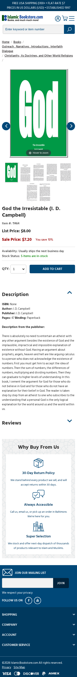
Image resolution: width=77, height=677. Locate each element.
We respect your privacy (17, 592)
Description (15, 294)
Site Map (19, 667)
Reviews (11, 423)
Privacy (6, 667)
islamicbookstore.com (23, 18)
